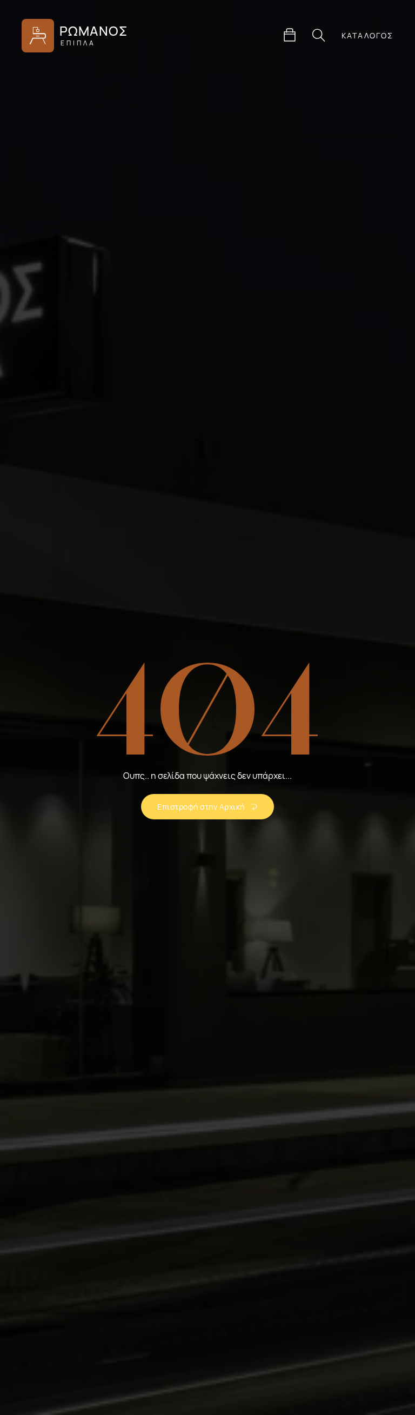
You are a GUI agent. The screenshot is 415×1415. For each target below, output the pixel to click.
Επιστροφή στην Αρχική (201, 807)
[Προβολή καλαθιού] (289, 35)
